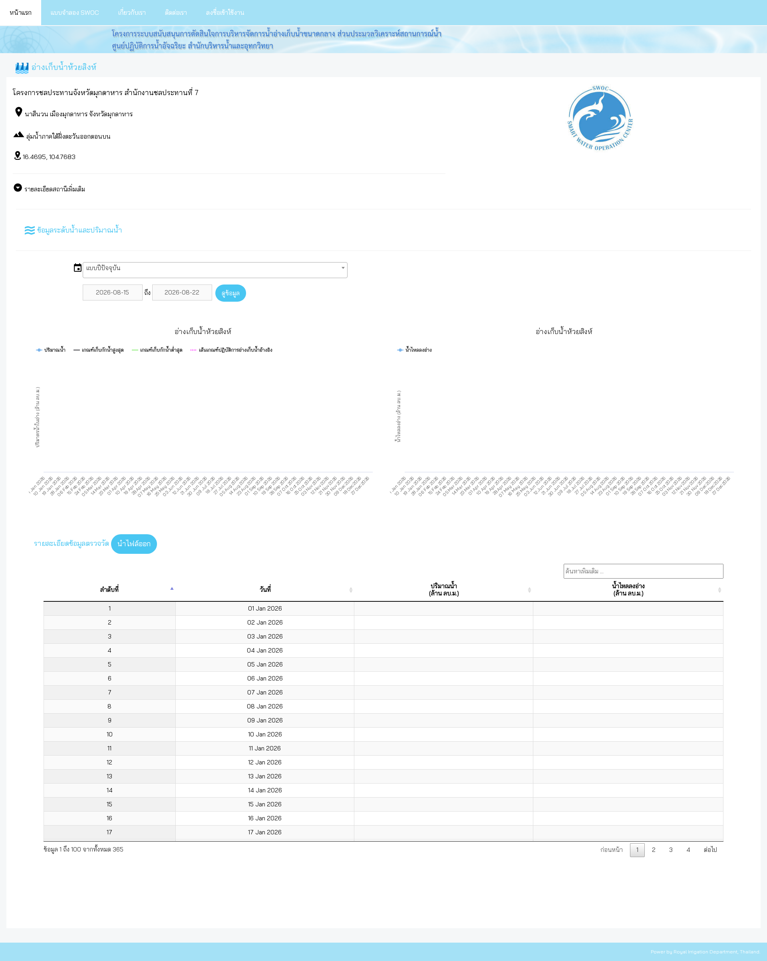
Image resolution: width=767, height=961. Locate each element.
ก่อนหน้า (611, 850)
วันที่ (265, 589)
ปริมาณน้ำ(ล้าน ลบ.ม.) (444, 589)
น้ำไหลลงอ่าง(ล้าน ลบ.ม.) (628, 589)
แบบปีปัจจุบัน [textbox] (103, 268)
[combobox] (215, 270)
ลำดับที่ (109, 589)
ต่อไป (710, 850)
